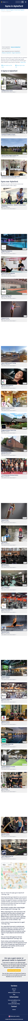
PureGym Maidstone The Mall (8, 766)
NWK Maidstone (5, 565)
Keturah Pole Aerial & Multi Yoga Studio (10, 176)
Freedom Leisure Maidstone (7, 408)
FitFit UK (3, 10)
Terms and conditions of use (14, 1000)
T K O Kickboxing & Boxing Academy (9, 475)
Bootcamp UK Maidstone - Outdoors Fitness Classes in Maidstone (13, 205)
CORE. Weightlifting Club (7, 856)
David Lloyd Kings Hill (6, 296)
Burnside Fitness (5, 834)
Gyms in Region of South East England (15, 10)
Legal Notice (14, 1002)
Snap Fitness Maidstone (7, 609)
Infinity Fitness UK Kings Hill (8, 273)
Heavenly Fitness (5, 632)
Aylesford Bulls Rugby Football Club (9, 155)
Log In (14, 990)
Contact (14, 1009)
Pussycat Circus (5, 318)
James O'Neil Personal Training (8, 363)
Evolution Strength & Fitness (8, 134)
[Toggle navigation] (25, 2)
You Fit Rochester (5, 587)
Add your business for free (14, 992)
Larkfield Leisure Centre (7, 90)
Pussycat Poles (5, 520)
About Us (14, 989)
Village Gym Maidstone (6, 251)
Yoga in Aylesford (16, 53)
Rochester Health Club (6, 699)
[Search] (22, 2)
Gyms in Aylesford (15, 47)
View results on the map (14, 875)
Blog (14, 994)
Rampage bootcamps (6, 452)
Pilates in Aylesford (6, 53)
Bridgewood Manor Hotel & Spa (8, 430)
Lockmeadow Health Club (7, 744)
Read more (23, 62)
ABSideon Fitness (5, 722)
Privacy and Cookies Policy (14, 1003)
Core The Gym (4, 789)
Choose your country (14, 1016)
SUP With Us (4, 542)
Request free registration (14, 970)
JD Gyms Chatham (5, 677)
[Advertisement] (14, 31)
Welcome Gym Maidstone (7, 385)
